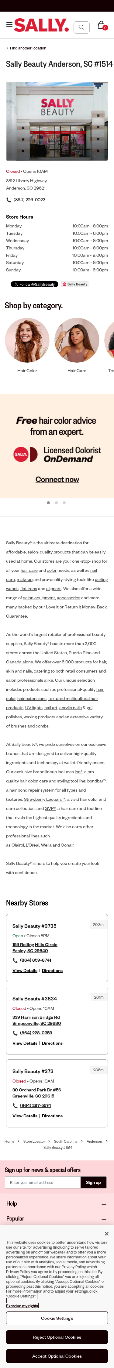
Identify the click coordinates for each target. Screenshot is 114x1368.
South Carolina (65, 1141)
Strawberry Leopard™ (44, 799)
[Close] (106, 1233)
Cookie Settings (57, 1318)
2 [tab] (57, 503)
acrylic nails (70, 707)
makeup (25, 579)
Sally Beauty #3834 (34, 998)
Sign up (93, 1182)
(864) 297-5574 (35, 1105)
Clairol (18, 845)
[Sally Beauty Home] (41, 25)
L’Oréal (32, 845)
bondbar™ (96, 781)
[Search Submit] (82, 27)
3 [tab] (64, 503)
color (52, 570)
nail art (50, 707)
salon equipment (39, 598)
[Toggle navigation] (9, 24)
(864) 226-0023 (29, 199)
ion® (78, 772)
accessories (68, 598)
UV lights (34, 707)
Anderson (94, 1141)
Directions (52, 970)
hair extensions (32, 698)
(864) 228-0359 (36, 1033)
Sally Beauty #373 (33, 1071)
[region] (57, 1296)
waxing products (39, 717)
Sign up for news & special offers (43, 1169)
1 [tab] (49, 503)
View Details (24, 970)
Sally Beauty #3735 (34, 926)
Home (9, 1141)
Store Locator (34, 1141)
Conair (67, 845)
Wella (46, 845)
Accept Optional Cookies (57, 1356)
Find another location (28, 47)
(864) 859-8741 (35, 960)
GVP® (50, 808)
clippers (53, 588)
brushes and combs (30, 726)
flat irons (28, 588)
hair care (29, 570)
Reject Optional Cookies (57, 1337)
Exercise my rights (22, 1305)
